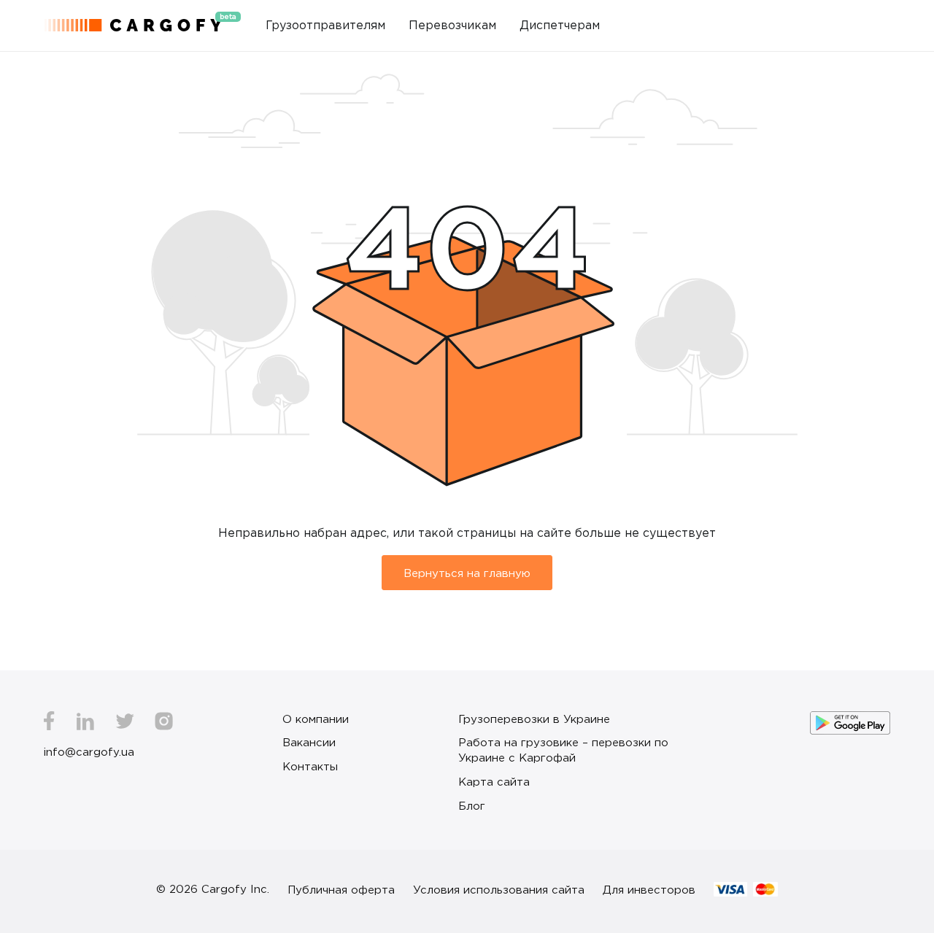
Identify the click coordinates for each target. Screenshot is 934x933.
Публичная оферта (341, 889)
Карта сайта (494, 781)
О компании (315, 718)
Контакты (310, 766)
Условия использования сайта (498, 889)
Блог (471, 805)
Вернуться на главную (467, 572)
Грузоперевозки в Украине (534, 718)
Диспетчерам (560, 24)
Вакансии (309, 742)
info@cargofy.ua (89, 751)
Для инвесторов (649, 889)
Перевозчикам (452, 24)
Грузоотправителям (325, 24)
